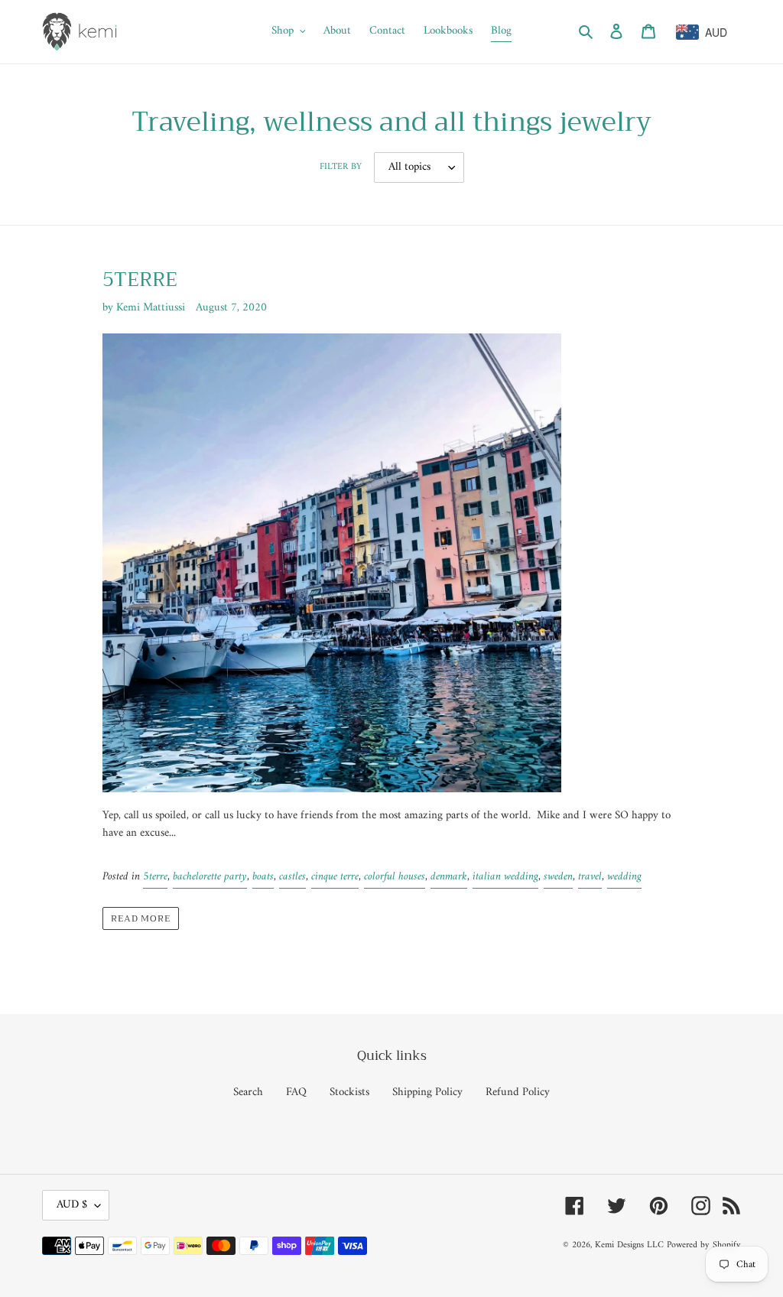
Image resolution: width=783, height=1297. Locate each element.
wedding (624, 876)
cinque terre (335, 876)
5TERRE (139, 279)
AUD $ (72, 1205)
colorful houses (394, 876)
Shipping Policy (427, 1092)
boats (263, 876)
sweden (558, 876)
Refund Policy (518, 1092)
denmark (448, 876)
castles (292, 876)
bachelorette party (210, 876)
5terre (155, 876)
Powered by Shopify (704, 1245)
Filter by (341, 167)
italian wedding (505, 876)
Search (248, 1092)
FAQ (296, 1092)
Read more (141, 918)
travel (590, 876)
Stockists (349, 1092)
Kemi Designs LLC (629, 1245)
